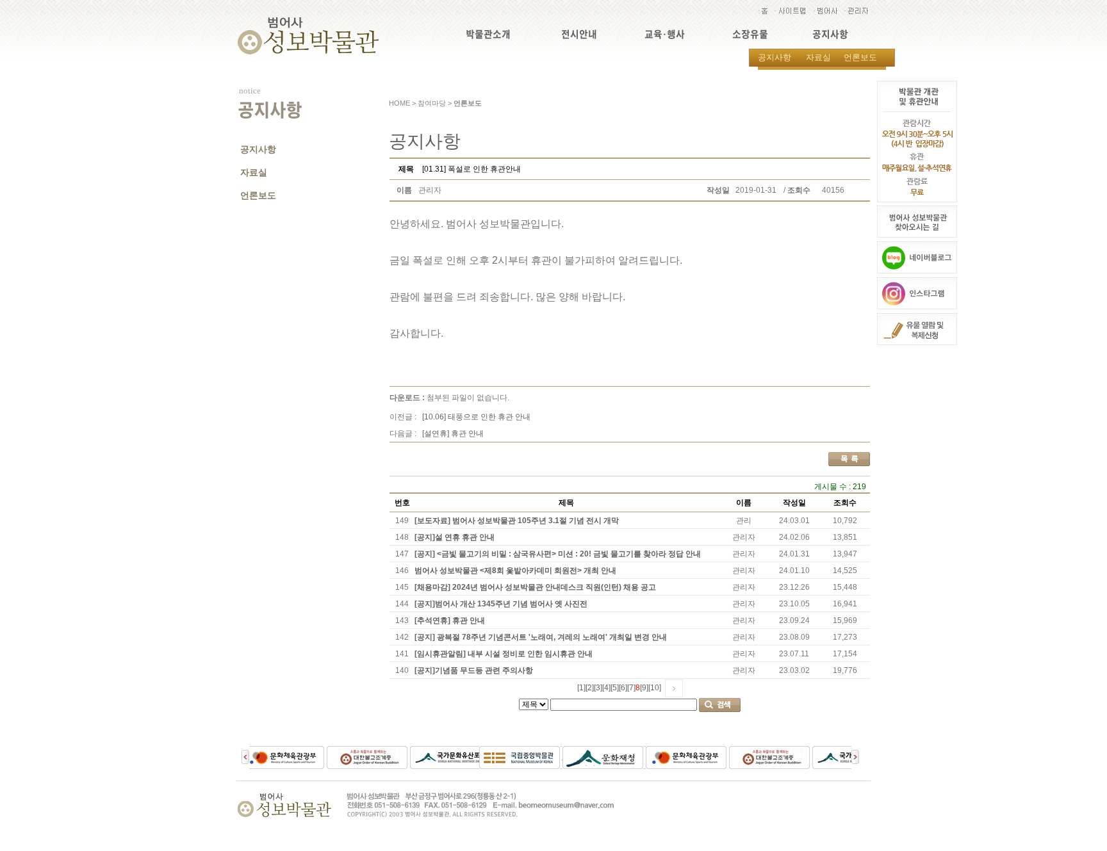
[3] (598, 687)
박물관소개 (488, 34)
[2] (590, 687)
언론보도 (860, 57)
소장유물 (750, 34)
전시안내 (579, 34)
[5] (615, 687)
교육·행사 (664, 34)
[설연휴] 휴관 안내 (453, 433)
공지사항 (830, 34)
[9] (644, 687)
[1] (581, 687)
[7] (631, 687)
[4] (606, 687)
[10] (654, 687)
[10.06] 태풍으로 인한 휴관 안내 (476, 416)
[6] (623, 687)
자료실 (818, 57)
